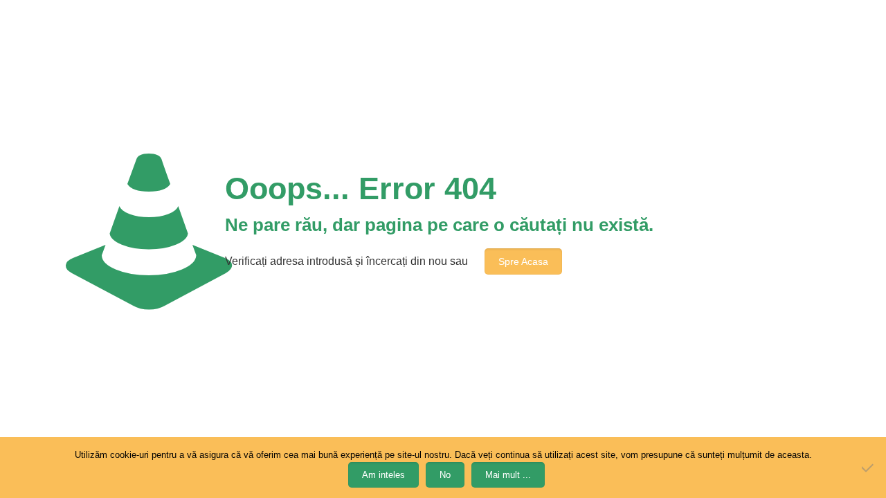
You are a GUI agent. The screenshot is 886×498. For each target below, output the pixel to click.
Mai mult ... (508, 475)
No (445, 475)
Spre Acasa (523, 261)
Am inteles (383, 475)
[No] (869, 467)
